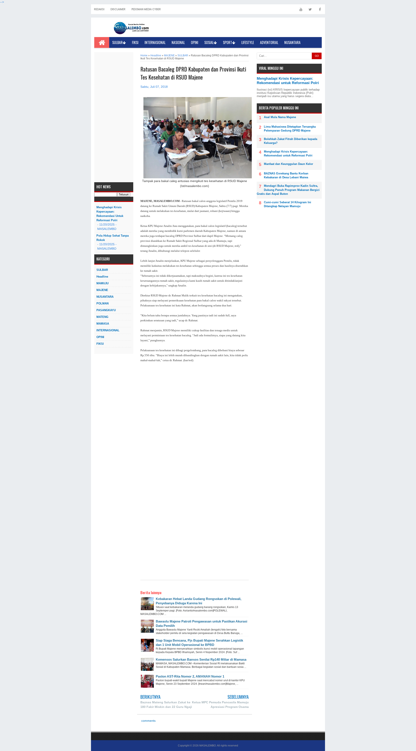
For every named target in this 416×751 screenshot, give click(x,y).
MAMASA (102, 323)
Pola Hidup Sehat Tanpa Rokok (112, 238)
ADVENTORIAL (269, 42)
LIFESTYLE (247, 42)
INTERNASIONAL (155, 42)
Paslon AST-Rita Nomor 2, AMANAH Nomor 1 (190, 676)
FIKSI (135, 42)
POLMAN (102, 303)
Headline (102, 276)
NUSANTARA (292, 42)
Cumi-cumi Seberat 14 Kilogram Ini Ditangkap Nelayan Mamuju (287, 204)
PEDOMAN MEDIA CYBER (146, 9)
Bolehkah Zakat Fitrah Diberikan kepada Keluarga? (290, 141)
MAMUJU (102, 283)
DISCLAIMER (117, 9)
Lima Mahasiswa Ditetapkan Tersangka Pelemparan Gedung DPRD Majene (290, 128)
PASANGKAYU (106, 310)
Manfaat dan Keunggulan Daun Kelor (288, 164)
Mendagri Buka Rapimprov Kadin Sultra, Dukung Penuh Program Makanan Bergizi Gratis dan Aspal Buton (288, 189)
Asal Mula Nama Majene (280, 117)
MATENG (102, 317)
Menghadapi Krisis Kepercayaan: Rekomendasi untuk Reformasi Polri (109, 214)
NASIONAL (178, 42)
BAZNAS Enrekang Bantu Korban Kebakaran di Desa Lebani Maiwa (286, 175)
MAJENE (102, 290)
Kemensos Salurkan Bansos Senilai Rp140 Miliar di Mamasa (201, 659)
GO (317, 55)
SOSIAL (209, 42)
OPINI (194, 42)
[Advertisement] (113, 117)
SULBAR (117, 42)
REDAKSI (99, 9)
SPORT (227, 42)
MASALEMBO (207, 745)
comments (148, 720)
